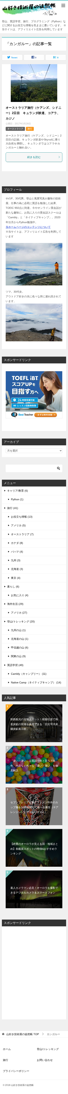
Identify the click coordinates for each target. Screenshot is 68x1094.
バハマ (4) (17, 551)
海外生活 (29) (15, 603)
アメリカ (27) (19, 612)
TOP (22, 1034)
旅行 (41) (12, 508)
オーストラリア (15, 128)
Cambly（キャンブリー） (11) (28, 673)
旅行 (30, 128)
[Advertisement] (34, 973)
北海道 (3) (17, 569)
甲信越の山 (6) (19, 647)
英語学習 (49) (15, 665)
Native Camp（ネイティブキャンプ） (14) (36, 682)
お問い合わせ (45, 1060)
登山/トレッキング (48, 1049)
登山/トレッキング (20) (21, 621)
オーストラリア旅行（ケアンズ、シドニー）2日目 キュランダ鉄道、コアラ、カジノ (33, 113)
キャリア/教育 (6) (17, 490)
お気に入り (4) (19, 595)
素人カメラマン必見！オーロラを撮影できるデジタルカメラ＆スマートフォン (34, 890)
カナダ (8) (17, 542)
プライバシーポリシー (16, 1070)
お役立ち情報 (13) (21, 516)
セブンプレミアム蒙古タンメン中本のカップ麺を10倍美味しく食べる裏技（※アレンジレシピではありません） (34, 807)
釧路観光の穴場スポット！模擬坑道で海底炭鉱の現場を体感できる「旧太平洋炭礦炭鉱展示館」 (34, 724)
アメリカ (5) (18, 525)
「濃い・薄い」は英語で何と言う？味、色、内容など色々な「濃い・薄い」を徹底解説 (34, 765)
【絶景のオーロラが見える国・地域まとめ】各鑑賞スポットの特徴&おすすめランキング (34, 848)
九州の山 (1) (18, 630)
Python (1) (17, 499)
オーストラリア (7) (22, 534)
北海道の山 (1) (19, 638)
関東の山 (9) (18, 656)
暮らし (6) (13, 586)
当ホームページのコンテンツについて (28, 226)
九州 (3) (15, 560)
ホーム (7, 1049)
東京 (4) (15, 577)
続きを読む (34, 157)
